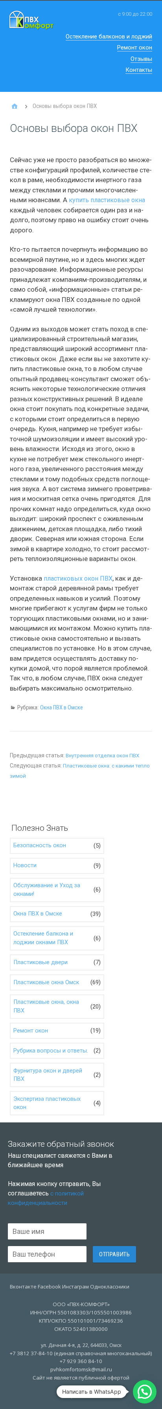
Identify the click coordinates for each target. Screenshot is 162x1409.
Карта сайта (81, 1394)
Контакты (138, 69)
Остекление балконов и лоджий (109, 36)
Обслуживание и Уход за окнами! (46, 889)
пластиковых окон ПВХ (78, 578)
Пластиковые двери (40, 962)
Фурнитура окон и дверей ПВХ (47, 1075)
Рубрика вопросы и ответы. (50, 1050)
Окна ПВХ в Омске (61, 707)
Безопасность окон (39, 845)
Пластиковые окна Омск (46, 982)
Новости (25, 865)
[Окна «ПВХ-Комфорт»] (14, 106)
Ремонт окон (134, 47)
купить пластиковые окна (107, 200)
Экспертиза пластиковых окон (47, 1103)
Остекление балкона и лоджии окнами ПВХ (43, 938)
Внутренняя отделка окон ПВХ (102, 755)
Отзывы (141, 58)
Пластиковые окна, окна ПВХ (46, 1006)
